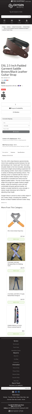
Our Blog (16, 359)
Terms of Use (16, 367)
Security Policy (16, 377)
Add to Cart (16, 239)
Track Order (16, 347)
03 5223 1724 (16, 411)
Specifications (21, 152)
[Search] (29, 16)
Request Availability (17, 108)
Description (5, 152)
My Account (16, 344)
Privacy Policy (16, 371)
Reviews (4, 155)
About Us (16, 355)
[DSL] (16, 95)
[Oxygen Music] (16, 5)
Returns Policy (16, 374)
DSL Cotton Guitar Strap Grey (15, 230)
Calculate (16, 131)
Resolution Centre (16, 350)
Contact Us (16, 362)
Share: (3, 80)
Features (13, 152)
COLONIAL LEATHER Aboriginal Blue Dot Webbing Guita (15, 264)
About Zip (16, 380)
